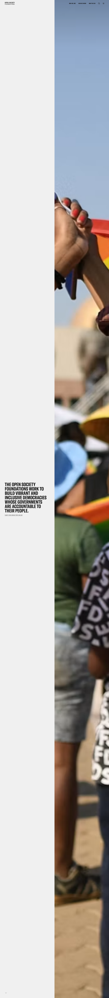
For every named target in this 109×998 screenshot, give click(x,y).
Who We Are (72, 3)
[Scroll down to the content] (6, 993)
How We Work (82, 3)
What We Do (92, 3)
